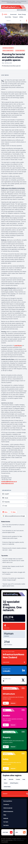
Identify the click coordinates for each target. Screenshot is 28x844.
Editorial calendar (7, 808)
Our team (5, 821)
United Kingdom (14, 783)
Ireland (5, 783)
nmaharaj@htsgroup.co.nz (9, 481)
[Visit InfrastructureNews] (11, 688)
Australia (11, 779)
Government (13, 14)
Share (5, 512)
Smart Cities (8, 17)
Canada (18, 779)
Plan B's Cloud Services (7, 840)
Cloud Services (20, 50)
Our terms (6, 825)
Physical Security (8, 47)
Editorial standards (8, 811)
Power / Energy (22, 14)
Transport (15, 17)
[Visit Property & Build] (11, 732)
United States (7, 786)
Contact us (6, 804)
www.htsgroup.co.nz (7, 483)
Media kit (13, 703)
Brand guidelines (7, 801)
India (23, 779)
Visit (5, 703)
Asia (5, 779)
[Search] (20, 21)
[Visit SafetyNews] (11, 754)
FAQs (4, 815)
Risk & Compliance (8, 50)
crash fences (18, 345)
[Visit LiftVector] (11, 710)
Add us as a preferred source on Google (15, 516)
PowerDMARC (4, 842)
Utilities (21, 17)
